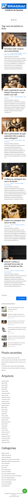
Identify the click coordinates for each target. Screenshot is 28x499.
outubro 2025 (5, 401)
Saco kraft (4, 467)
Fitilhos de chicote (6, 455)
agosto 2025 (5, 405)
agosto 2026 (5, 381)
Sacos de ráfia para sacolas (9, 479)
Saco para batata (18, 54)
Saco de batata (7, 184)
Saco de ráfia (11, 54)
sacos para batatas (7, 482)
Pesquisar (4, 295)
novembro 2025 (6, 399)
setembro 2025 (6, 403)
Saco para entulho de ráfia (8, 473)
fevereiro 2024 (6, 432)
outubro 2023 (5, 440)
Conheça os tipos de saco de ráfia (10, 358)
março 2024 (5, 430)
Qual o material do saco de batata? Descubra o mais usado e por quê (14, 92)
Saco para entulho (6, 471)
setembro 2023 (6, 442)
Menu (15, 20)
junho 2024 (5, 424)
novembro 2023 (6, 438)
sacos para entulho (7, 484)
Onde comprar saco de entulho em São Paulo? (14, 360)
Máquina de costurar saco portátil (10, 459)
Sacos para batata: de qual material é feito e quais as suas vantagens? (14, 136)
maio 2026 (4, 387)
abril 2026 (4, 389)
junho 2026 (5, 385)
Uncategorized (5, 486)
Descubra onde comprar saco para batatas (13, 366)
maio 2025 (4, 411)
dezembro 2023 (6, 436)
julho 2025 (4, 407)
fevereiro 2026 (6, 393)
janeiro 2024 (5, 434)
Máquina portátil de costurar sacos (11, 461)
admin (12, 53)
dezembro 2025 (6, 397)
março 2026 (5, 391)
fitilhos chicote (5, 453)
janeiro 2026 (5, 395)
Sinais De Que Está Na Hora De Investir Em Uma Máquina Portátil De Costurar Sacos (17, 329)
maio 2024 (4, 426)
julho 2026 (4, 383)
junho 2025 (5, 409)
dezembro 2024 (6, 422)
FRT (18, 496)
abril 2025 (4, 413)
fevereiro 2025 (6, 418)
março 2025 (5, 415)
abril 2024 (4, 428)
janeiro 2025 (5, 420)
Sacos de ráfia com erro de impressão (11, 475)
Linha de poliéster (6, 457)
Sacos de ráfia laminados (8, 477)
